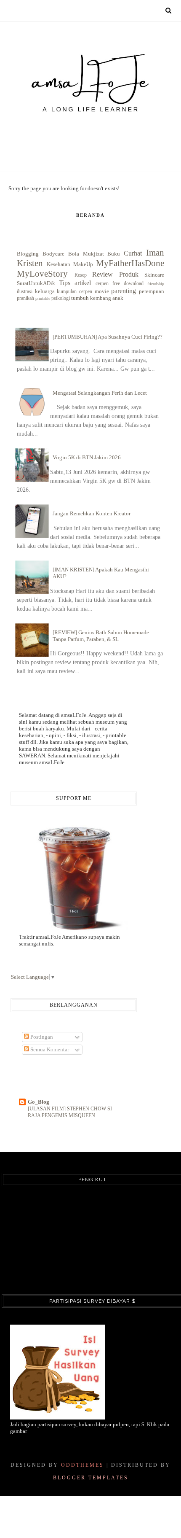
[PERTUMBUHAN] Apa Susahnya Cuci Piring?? (107, 337)
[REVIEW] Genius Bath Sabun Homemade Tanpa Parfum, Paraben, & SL (101, 635)
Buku (113, 253)
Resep (81, 275)
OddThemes (82, 1465)
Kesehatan (58, 264)
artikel (83, 282)
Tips (64, 282)
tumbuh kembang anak (97, 298)
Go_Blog (38, 1102)
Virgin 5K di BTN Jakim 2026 (87, 457)
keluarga (45, 291)
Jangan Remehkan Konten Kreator (91, 513)
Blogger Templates (90, 1478)
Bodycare (53, 253)
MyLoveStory (42, 273)
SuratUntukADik (36, 283)
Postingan (41, 1037)
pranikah (25, 298)
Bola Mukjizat (86, 253)
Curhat (133, 253)
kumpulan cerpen (74, 291)
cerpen (102, 283)
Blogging (28, 253)
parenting (123, 290)
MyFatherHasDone (130, 263)
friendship (155, 283)
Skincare (154, 275)
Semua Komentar (49, 1049)
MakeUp (83, 264)
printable (42, 298)
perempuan (151, 291)
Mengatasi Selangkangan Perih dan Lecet (100, 393)
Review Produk (115, 274)
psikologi (60, 298)
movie (102, 291)
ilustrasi (24, 291)
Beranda (90, 215)
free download (128, 283)
